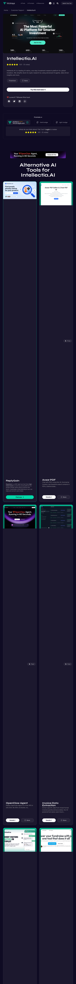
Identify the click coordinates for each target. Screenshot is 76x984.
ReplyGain (12, 480)
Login (47, 129)
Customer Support (17, 10)
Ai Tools (23, 3)
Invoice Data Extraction (50, 804)
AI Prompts (31, 3)
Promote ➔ (38, 117)
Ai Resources (40, 3)
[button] (57, 3)
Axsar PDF (49, 479)
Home (6, 10)
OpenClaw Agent (17, 803)
